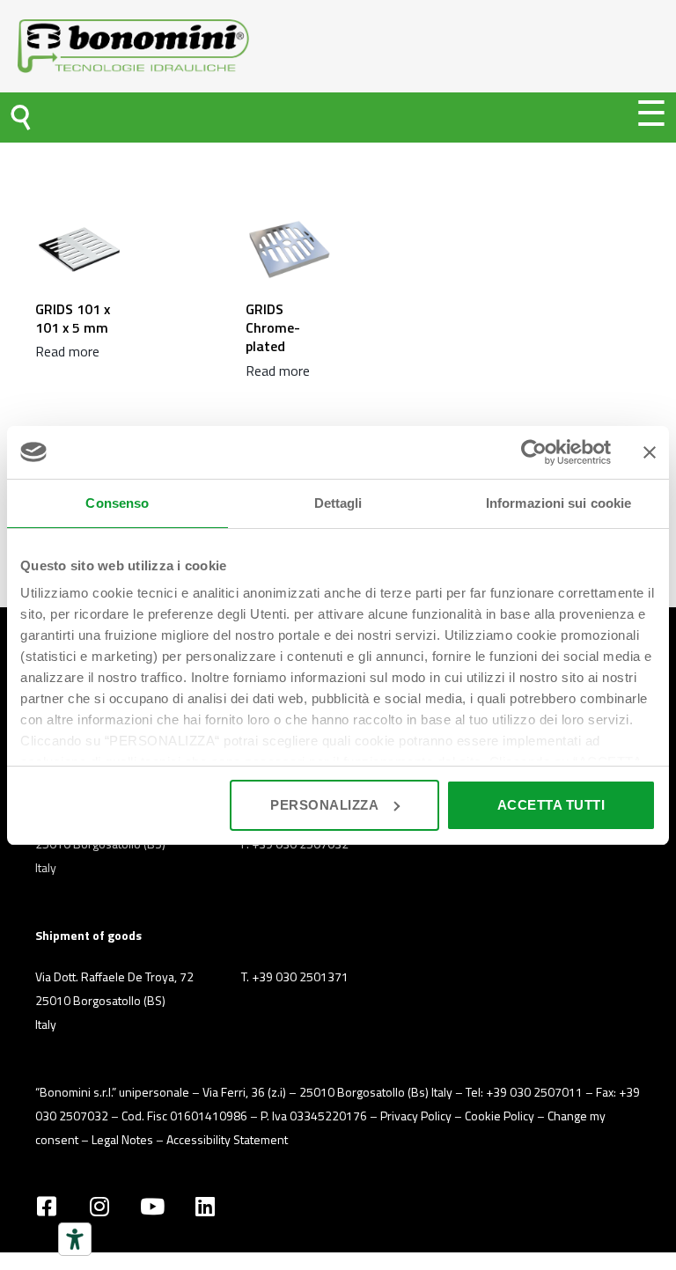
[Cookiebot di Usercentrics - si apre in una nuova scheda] (534, 452)
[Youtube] (152, 1206)
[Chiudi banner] (649, 452)
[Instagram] (99, 1206)
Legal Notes (122, 1139)
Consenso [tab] (117, 503)
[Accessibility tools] (75, 1239)
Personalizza (324, 804)
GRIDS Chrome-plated (273, 327)
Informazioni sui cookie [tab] (558, 503)
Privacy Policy (416, 1115)
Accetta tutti (551, 804)
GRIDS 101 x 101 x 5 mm (72, 318)
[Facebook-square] (46, 1206)
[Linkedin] (205, 1206)
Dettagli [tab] (338, 503)
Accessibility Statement (227, 1139)
